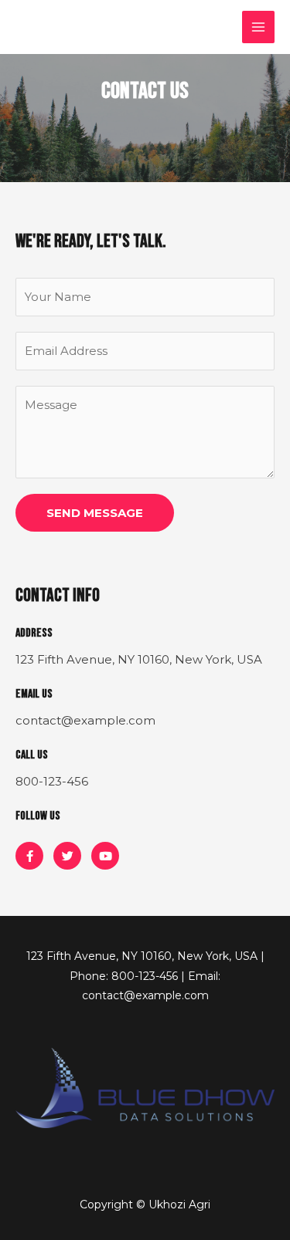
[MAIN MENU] (258, 27)
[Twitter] (67, 856)
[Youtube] (105, 856)
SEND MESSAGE (94, 512)
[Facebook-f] (29, 856)
